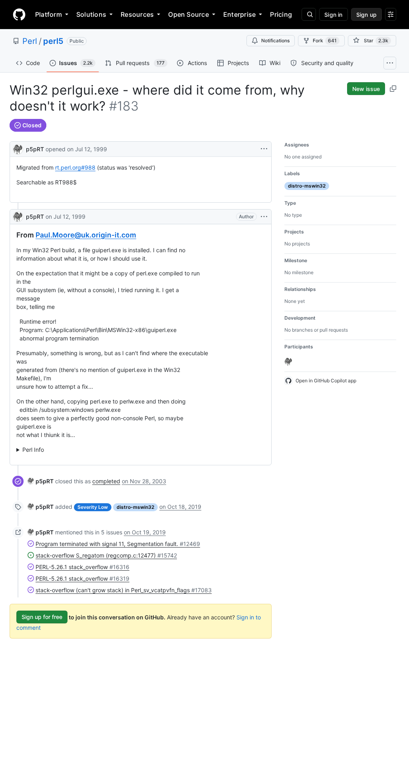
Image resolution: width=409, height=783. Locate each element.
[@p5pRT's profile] (18, 148)
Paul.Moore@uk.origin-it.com (86, 235)
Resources (137, 14)
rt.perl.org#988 (75, 167)
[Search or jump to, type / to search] (309, 14)
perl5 (53, 41)
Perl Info (33, 449)
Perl (29, 41)
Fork (325, 41)
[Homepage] (19, 14)
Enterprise (239, 14)
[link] (41, 481)
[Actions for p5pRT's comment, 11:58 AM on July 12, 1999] (264, 216)
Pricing (281, 14)
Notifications (275, 41)
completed (106, 481)
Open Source (188, 14)
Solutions (91, 14)
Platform (48, 14)
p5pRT (35, 149)
